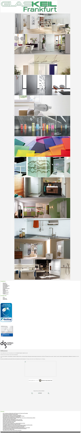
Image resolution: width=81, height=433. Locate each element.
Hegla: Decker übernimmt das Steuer (9, 421)
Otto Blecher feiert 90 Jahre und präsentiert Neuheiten (12, 430)
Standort (4, 291)
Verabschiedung (5, 293)
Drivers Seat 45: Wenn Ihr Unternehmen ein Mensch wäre (13, 420)
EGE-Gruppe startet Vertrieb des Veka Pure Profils (11, 424)
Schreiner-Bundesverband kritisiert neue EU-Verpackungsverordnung (14, 428)
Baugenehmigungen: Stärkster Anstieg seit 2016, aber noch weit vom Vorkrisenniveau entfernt (19, 417)
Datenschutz (5, 299)
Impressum (5, 298)
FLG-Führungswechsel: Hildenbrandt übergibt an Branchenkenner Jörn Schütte (16, 427)
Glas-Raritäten (5, 286)
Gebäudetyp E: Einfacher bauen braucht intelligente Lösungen (13, 426)
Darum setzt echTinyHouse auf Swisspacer (10, 414)
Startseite (4, 283)
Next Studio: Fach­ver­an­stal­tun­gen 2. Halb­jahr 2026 (11, 416)
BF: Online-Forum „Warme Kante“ (8, 429)
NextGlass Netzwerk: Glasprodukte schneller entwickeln (12, 419)
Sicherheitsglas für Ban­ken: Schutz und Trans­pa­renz (12, 415)
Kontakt (4, 292)
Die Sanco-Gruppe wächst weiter (8, 422)
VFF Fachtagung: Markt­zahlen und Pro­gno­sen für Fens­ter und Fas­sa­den (15, 413)
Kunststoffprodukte (6, 285)
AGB (4, 297)
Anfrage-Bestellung (6, 288)
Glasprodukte (5, 284)
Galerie (4, 289)
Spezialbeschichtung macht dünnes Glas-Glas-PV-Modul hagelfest (14, 425)
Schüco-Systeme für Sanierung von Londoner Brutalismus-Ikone (14, 423)
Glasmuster (5, 287)
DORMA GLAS (5, 290)
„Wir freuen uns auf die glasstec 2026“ (9, 418)
